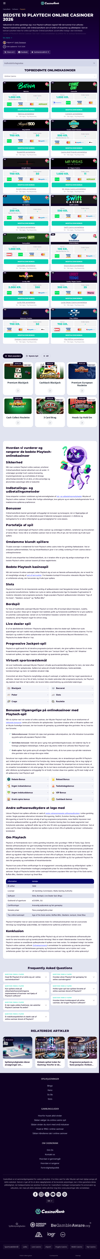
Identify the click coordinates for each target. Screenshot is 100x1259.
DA (48, 1203)
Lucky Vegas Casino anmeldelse (73, 302)
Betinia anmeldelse (26, 114)
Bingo (49, 1088)
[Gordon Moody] (38, 1227)
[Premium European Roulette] (81, 378)
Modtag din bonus (25, 110)
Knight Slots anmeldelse (26, 189)
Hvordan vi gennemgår (49, 1161)
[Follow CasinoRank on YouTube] (52, 1196)
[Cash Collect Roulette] (18, 412)
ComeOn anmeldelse (73, 114)
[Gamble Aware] (70, 1227)
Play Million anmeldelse (73, 339)
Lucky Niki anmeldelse (26, 302)
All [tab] (47, 356)
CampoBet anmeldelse (26, 265)
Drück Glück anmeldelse (73, 265)
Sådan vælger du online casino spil (49, 1122)
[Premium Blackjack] (18, 378)
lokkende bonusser (13, 722)
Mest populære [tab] (14, 356)
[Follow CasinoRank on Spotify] (58, 1196)
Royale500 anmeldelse (26, 152)
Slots (49, 1101)
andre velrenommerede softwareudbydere (62, 813)
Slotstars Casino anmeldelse (25, 339)
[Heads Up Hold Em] (81, 412)
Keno (49, 1092)
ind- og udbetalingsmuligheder (69, 496)
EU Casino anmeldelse (26, 227)
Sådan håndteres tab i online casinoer (49, 1136)
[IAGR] (51, 1237)
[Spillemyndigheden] (16, 1227)
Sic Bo (49, 1097)
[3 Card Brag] (49, 412)
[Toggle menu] (4, 3)
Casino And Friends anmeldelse (73, 152)
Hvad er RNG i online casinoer (49, 1131)
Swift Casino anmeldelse (73, 227)
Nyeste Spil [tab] (33, 356)
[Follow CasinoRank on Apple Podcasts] (64, 1196)
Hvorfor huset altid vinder (49, 1118)
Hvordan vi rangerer (49, 1166)
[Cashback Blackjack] (49, 378)
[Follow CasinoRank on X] (46, 1196)
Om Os (49, 1152)
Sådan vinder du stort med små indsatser (49, 1127)
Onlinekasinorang (46, 945)
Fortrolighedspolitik (49, 1170)
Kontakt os (50, 1157)
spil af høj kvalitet (37, 575)
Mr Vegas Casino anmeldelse (73, 189)
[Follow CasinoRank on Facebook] (34, 1196)
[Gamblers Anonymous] (38, 1237)
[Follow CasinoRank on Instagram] (40, 1196)
